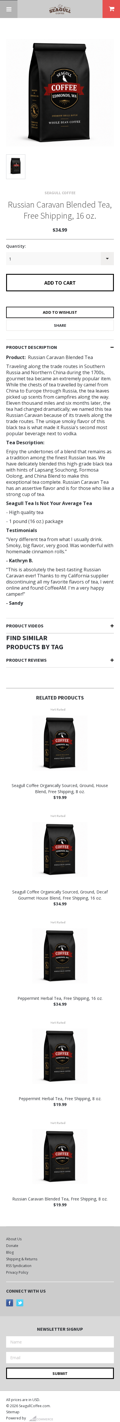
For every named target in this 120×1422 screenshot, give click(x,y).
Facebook (9, 1303)
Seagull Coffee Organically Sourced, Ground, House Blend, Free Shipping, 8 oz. (60, 788)
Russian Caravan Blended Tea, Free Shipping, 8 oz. (59, 1199)
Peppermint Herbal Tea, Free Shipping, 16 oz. (60, 998)
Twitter (20, 1303)
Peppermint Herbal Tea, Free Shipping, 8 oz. (60, 1098)
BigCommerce (43, 1418)
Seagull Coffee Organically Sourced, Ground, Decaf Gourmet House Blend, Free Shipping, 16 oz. (60, 895)
